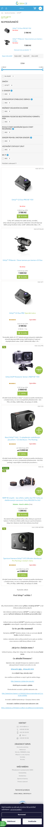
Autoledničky (22, 782)
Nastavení (22, 814)
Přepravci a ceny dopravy (22, 764)
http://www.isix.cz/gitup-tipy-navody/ (21, 689)
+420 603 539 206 (23, 739)
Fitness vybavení (22, 791)
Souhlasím (32, 821)
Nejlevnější (17, 56)
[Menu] (40, 8)
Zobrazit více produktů (20, 50)
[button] (38, 821)
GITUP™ (8, 85)
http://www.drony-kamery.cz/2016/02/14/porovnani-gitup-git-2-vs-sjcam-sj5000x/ (21, 702)
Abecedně (35, 56)
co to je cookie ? (16, 809)
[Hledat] (2, 8)
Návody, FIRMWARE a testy (21, 762)
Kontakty (21, 767)
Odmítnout (11, 821)
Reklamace (22, 759)
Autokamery (21, 785)
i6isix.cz (23, 745)
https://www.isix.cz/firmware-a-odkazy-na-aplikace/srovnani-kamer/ (22, 716)
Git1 (19, 677)
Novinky (21, 769)
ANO (7, 94)
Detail (23, 395)
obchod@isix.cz (23, 736)
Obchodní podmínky (22, 757)
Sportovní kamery (21, 788)
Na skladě (9, 76)
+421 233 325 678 (23, 742)
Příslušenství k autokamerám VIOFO (21, 779)
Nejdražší (26, 56)
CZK (21, 8)
